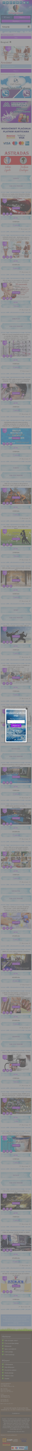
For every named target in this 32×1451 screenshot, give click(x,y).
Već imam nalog (16, 728)
